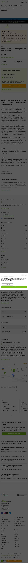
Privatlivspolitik (24, 274)
